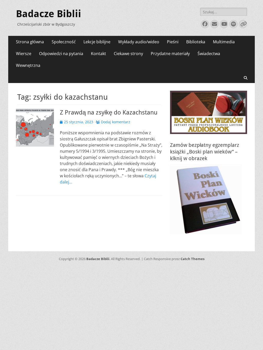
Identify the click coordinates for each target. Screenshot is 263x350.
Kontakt (98, 53)
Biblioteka (195, 42)
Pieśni (173, 42)
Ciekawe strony (128, 53)
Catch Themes (192, 258)
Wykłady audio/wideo (138, 42)
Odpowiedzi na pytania (61, 53)
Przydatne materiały (170, 53)
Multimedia (224, 42)
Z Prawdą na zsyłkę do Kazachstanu (108, 112)
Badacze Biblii (48, 13)
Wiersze (23, 53)
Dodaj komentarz (115, 121)
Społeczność (64, 42)
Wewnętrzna (28, 65)
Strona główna (30, 42)
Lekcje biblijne (96, 42)
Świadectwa (209, 53)
